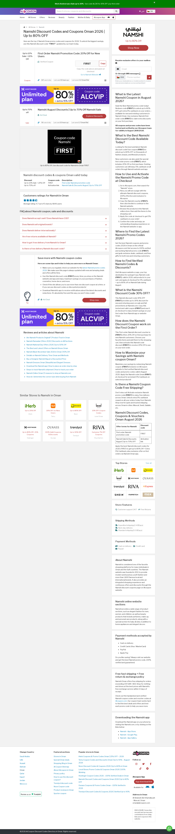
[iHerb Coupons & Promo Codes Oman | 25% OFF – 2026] (30, 405)
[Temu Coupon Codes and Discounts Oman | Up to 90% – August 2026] (53, 405)
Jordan (22, 780)
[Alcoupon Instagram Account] (136, 763)
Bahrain (23, 767)
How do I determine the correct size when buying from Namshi (51, 377)
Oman (22, 770)
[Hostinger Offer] (64, 95)
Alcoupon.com (121, 701)
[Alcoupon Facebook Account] (150, 763)
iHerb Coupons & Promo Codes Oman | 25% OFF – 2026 (101, 756)
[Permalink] (38, 80)
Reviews (51, 17)
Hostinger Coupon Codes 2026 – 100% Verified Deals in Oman (104, 776)
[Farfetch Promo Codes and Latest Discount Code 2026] (133, 495)
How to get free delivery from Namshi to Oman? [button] (44, 242)
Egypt (22, 777)
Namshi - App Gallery (128, 738)
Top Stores (121, 463)
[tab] (64, 218)
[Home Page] (28, 11)
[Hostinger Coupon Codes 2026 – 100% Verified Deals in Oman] (30, 427)
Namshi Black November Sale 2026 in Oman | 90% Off (48, 352)
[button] (154, 2)
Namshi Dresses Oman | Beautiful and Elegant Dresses (48, 362)
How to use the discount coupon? (63, 778)
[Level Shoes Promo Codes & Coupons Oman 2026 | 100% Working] (99, 405)
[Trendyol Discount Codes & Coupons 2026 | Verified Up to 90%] (76, 427)
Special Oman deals (61, 760)
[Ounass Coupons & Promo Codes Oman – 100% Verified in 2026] (53, 427)
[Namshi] (133, 32)
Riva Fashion (98, 438)
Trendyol (76, 436)
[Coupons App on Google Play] (108, 17)
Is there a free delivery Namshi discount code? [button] (43, 249)
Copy (103, 63)
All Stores (32, 17)
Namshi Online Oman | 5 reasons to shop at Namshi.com (48, 373)
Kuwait (22, 763)
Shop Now (133, 47)
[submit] (149, 77)
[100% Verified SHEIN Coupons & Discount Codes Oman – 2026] (119, 495)
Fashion (71, 17)
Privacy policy (59, 773)
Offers (42, 17)
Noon (76, 414)
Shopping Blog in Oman (63, 763)
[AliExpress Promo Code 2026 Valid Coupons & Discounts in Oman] (148, 486)
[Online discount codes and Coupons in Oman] (24, 27)
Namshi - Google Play (128, 735)
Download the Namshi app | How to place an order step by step (51, 366)
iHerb (30, 414)
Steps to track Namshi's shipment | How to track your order (50, 370)
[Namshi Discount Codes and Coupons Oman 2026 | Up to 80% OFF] (64, 146)
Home (22, 17)
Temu (53, 416)
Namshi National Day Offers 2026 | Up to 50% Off (46, 345)
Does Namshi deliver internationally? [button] (39, 230)
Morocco (23, 784)
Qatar (22, 773)
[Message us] (169, 829)
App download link (144, 782)
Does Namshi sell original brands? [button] (37, 224)
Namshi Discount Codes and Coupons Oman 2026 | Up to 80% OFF (104, 780)
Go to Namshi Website (90, 75)
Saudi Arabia (25, 756)
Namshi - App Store (128, 731)
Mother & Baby (84, 17)
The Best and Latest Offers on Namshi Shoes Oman (47, 348)
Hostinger (30, 438)
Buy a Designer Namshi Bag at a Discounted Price (46, 359)
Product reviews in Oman (64, 790)
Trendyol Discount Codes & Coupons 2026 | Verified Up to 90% (104, 792)
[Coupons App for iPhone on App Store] (113, 17)
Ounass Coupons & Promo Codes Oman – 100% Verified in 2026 (102, 786)
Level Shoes (99, 416)
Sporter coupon (60, 793)
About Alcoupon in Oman (63, 770)
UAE (21, 760)
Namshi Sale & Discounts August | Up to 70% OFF (82, 185)
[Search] (116, 11)
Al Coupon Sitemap (61, 767)
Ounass (53, 438)
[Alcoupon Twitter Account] (143, 763)
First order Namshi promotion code (76, 183)
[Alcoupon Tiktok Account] (140, 768)
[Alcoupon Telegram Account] (147, 768)
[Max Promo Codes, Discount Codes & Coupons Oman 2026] (148, 495)
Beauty (62, 17)
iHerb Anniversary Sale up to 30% (69, 4)
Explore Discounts (94, 116)
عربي (143, 11)
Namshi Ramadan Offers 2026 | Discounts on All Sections (49, 341)
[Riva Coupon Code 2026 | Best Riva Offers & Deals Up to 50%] (99, 427)
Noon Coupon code (61, 787)
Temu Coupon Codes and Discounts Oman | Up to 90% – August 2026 (104, 761)
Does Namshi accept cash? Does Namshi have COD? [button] (45, 218)
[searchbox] (84, 11)
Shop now (94, 300)
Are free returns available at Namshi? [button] (39, 236)
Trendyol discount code (63, 783)
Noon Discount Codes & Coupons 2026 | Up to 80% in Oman (103, 766)
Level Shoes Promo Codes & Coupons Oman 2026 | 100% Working (102, 770)
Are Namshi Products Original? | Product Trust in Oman (48, 338)
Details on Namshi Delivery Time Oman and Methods (47, 355)
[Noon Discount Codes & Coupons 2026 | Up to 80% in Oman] (76, 405)
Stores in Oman (60, 756)
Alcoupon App (99, 17)
